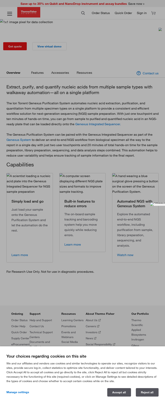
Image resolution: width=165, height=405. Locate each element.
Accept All (119, 392)
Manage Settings (17, 392)
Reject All (147, 392)
